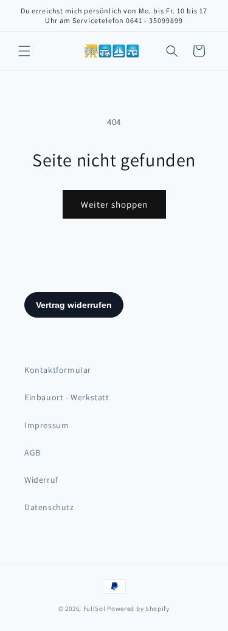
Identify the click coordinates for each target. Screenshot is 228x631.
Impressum (46, 425)
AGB (32, 452)
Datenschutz (49, 507)
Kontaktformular (57, 369)
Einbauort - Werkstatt (66, 397)
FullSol (94, 608)
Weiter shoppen (114, 204)
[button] (24, 51)
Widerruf (41, 479)
